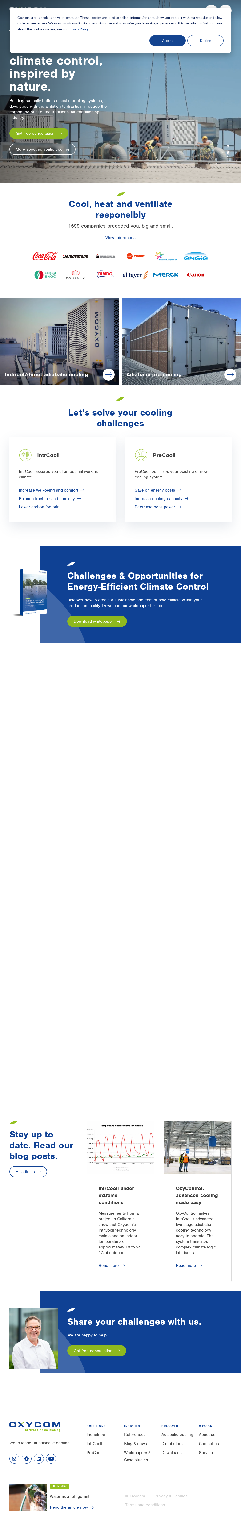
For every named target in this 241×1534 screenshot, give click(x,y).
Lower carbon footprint (40, 506)
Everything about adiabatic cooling (47, 768)
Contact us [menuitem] (209, 1443)
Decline (205, 40)
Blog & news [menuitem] (135, 1443)
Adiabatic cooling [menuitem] (177, 1434)
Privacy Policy (78, 29)
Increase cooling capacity (158, 498)
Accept (167, 40)
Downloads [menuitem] (171, 1452)
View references (120, 237)
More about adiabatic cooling (42, 149)
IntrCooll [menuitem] (94, 1443)
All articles (25, 1171)
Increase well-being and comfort (48, 490)
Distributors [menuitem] (172, 1443)
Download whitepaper (93, 621)
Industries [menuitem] (96, 1434)
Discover (227, 153)
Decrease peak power (155, 506)
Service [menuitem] (206, 1452)
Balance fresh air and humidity (47, 498)
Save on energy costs (155, 490)
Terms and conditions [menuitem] (145, 1504)
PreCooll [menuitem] (94, 1452)
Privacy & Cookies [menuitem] (171, 1496)
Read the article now (69, 1507)
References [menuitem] (135, 1434)
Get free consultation (35, 133)
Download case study (151, 1061)
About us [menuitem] (207, 1434)
